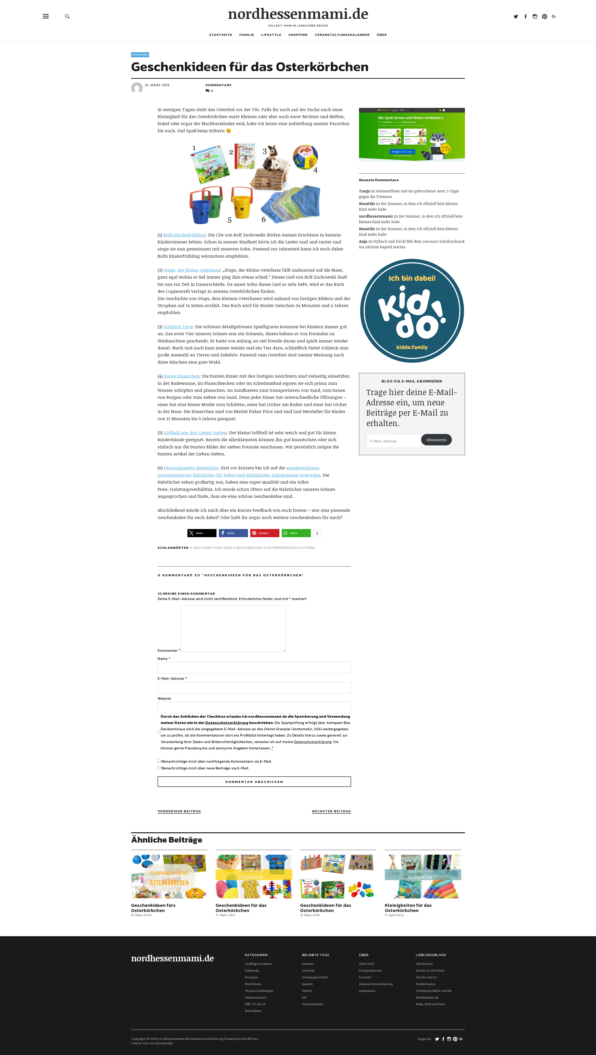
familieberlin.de (427, 997)
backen (307, 984)
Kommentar (169, 650)
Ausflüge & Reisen (258, 963)
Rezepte (251, 977)
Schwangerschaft (315, 977)
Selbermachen (255, 997)
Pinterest (544, 16)
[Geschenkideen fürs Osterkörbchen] (169, 876)
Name (164, 658)
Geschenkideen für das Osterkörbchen (241, 908)
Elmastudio (164, 1043)
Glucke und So (426, 977)
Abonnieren (437, 439)
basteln (307, 963)
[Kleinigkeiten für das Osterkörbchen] (423, 876)
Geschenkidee (249, 547)
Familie (246, 34)
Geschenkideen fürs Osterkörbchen (153, 908)
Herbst (307, 990)
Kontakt (365, 977)
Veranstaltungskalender (342, 34)
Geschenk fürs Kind (212, 547)
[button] (202, 533)
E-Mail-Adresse (172, 678)
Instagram (535, 16)
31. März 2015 (157, 85)
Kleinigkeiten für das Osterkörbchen (408, 908)
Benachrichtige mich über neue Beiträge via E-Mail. (205, 768)
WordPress (250, 1038)
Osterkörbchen (281, 547)
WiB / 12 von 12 (255, 1004)
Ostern (308, 547)
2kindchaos (424, 963)
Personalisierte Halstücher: (192, 468)
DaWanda (252, 970)
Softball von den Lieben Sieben (195, 433)
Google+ (554, 16)
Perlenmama (425, 984)
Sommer (308, 970)
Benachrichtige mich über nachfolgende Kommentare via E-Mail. (217, 761)
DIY (304, 997)
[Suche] (67, 16)
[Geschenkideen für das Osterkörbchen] (254, 876)
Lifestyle (271, 34)
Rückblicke (253, 984)
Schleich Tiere (178, 327)
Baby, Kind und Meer (430, 1004)
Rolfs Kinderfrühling (184, 235)
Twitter (516, 16)
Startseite (220, 34)
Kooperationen (370, 970)
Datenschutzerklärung (226, 722)
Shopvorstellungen (259, 990)
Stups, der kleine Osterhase (192, 270)
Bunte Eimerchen (182, 376)
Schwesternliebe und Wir (434, 990)
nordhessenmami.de (298, 13)
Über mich (366, 963)
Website (164, 698)
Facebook (525, 16)
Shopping (298, 34)
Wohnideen (253, 1010)
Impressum (367, 990)
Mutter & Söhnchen (430, 970)
